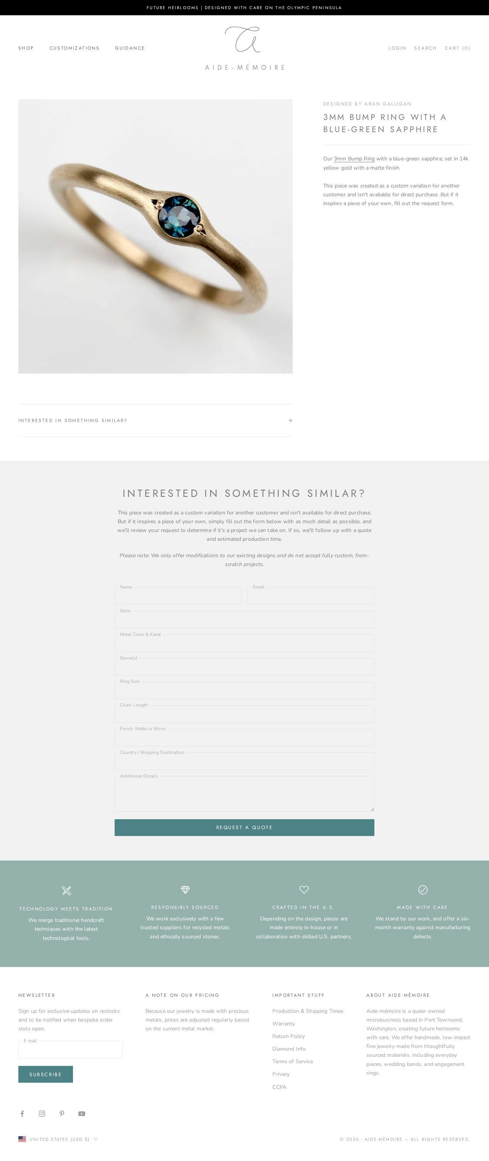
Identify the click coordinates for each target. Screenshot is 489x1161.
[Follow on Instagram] (42, 1113)
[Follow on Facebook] (22, 1113)
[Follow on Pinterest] (62, 1113)
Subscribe (45, 1074)
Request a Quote (244, 827)
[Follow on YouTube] (82, 1113)
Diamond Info (289, 1049)
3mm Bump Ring (354, 159)
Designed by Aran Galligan (367, 103)
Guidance (130, 48)
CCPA (279, 1087)
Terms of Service (292, 1061)
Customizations (75, 48)
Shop (26, 48)
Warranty (283, 1023)
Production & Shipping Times (307, 1011)
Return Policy (288, 1036)
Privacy (281, 1074)
